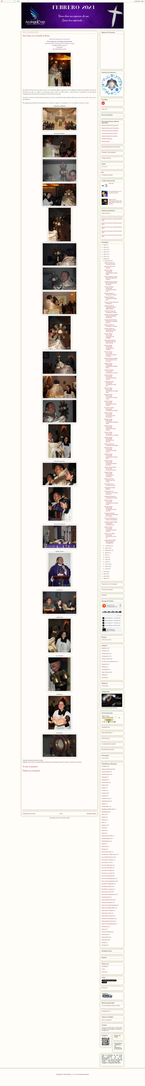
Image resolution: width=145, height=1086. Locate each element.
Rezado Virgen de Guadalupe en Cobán (111, 325)
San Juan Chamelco (107, 867)
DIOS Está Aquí (106, 738)
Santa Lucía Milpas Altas (108, 907)
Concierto (104, 650)
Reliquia (104, 674)
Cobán (103, 785)
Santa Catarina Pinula (107, 899)
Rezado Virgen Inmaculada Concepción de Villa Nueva (110, 449)
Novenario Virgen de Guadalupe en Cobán (111, 497)
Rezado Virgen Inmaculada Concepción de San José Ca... (110, 529)
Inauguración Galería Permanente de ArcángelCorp (110, 541)
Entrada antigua (91, 813)
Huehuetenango (106, 801)
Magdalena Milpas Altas (108, 809)
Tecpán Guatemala (107, 931)
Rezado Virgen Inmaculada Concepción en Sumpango (109, 474)
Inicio (61, 813)
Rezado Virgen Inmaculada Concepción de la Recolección (110, 415)
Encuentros (105, 664)
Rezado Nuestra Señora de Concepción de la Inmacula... (111, 360)
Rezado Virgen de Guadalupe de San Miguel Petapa (110, 307)
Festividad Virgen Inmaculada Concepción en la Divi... (111, 371)
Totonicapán (105, 934)
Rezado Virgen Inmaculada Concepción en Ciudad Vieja (111, 390)
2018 (104, 247)
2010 (104, 576)
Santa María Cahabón (107, 910)
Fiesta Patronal (106, 672)
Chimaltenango (106, 774)
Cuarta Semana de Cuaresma (110, 133)
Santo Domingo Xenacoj (108, 921)
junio (106, 557)
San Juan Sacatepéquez (108, 878)
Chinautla (104, 777)
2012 (104, 571)
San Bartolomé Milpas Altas (109, 854)
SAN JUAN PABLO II (107, 732)
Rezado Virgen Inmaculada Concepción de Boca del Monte (111, 463)
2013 (29, 762)
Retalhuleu (104, 846)
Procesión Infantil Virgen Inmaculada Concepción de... (111, 523)
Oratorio (104, 817)
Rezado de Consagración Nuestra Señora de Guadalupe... (111, 316)
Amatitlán (104, 766)
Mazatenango (105, 811)
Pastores (104, 825)
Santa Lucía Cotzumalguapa (109, 905)
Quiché (103, 843)
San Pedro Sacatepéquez (108, 894)
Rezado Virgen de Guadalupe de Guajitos (111, 444)
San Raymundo (106, 897)
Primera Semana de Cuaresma (110, 125)
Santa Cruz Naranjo (107, 902)
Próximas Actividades (107, 589)
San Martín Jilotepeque (108, 883)
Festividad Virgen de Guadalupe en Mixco (111, 311)
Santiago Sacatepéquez (108, 918)
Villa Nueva (105, 939)
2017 (104, 249)
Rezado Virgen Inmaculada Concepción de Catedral (109, 347)
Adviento (33, 762)
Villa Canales (105, 937)
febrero (107, 566)
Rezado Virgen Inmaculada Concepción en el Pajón (111, 434)
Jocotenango (105, 806)
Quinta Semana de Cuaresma (109, 136)
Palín (103, 822)
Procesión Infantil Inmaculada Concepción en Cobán (111, 409)
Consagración (105, 656)
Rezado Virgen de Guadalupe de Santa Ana (111, 298)
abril (106, 562)
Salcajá (103, 849)
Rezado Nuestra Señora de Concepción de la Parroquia (111, 283)
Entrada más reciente (29, 813)
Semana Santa (106, 141)
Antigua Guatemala (107, 769)
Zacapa (104, 942)
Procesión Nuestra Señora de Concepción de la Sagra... (111, 515)
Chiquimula (105, 779)
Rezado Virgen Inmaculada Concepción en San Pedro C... (110, 403)
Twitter (103, 969)
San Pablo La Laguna (107, 889)
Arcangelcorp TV (106, 1011)
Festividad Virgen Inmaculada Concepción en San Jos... (110, 383)
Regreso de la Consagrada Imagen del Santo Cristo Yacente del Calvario (115, 201)
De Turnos (104, 166)
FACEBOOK (105, 966)
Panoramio (104, 972)
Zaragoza (104, 945)
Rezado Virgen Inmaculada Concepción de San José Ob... (110, 509)
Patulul (103, 827)
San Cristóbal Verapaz (107, 857)
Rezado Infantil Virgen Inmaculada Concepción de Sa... (111, 469)
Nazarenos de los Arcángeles (109, 584)
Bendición (104, 648)
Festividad (104, 669)
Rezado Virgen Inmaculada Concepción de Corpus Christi (111, 502)
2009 (104, 578)
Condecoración (106, 653)
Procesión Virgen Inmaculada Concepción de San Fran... (110, 289)
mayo (106, 559)
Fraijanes (104, 795)
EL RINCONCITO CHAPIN (108, 744)
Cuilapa (104, 787)
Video (103, 109)
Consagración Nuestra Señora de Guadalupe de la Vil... (111, 321)
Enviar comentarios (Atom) (63, 818)
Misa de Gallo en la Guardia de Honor (110, 263)
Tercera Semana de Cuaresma (110, 130)
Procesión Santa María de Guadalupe (111, 302)
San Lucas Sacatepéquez (108, 881)
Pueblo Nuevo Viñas (107, 835)
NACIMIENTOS (106, 727)
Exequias (104, 667)
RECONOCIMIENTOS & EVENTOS (111, 147)
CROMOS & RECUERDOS (109, 152)
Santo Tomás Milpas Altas (108, 923)
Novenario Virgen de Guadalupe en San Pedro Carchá (110, 342)
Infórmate (111, 183)
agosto (107, 552)
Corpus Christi (105, 658)
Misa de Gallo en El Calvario (110, 267)
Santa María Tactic (107, 913)
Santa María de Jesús (107, 915)
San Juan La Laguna (107, 873)
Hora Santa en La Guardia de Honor (110, 484)
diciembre (107, 260)
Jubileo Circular (106, 213)
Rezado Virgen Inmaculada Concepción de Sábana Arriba (111, 421)
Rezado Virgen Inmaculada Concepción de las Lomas (110, 428)
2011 (104, 573)
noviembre (108, 545)
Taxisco (104, 929)
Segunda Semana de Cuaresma (110, 128)
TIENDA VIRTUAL (106, 158)
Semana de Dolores (107, 138)
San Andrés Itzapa (106, 851)
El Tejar (104, 790)
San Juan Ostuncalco (107, 875)
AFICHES (104, 595)
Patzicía (104, 830)
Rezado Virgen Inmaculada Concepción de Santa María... (111, 365)
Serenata (104, 677)
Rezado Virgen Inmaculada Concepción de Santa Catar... (111, 456)
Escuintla (104, 793)
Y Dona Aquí (105, 686)
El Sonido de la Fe (106, 639)
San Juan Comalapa (107, 870)
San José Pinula (106, 862)
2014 (104, 256)
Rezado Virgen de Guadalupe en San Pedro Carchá (110, 330)
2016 (104, 251)
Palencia (104, 819)
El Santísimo (66, 762)
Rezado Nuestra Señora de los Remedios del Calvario (111, 278)
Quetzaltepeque (106, 841)
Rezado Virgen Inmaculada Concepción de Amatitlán (109, 336)
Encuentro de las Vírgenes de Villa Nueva (110, 480)
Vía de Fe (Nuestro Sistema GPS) (111, 1005)
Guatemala (72, 762)
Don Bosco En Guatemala (108, 661)
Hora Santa (78, 762)
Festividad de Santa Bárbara (110, 488)
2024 (104, 245)
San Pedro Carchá (106, 891)
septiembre (108, 550)
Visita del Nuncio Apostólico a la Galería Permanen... (111, 493)
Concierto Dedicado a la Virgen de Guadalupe (111, 519)
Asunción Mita (105, 771)
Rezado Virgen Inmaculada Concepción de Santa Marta (111, 272)
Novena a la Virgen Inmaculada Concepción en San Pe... (110, 535)
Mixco (103, 814)
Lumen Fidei (105, 758)
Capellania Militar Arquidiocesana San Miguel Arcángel (49, 762)
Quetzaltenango (106, 838)
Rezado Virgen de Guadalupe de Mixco (111, 294)
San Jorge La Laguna (107, 859)
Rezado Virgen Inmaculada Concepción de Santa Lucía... (111, 396)
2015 (104, 254)
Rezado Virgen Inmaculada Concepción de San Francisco (110, 354)
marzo (107, 564)
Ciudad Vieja (105, 782)
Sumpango (104, 926)
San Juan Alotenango (107, 865)
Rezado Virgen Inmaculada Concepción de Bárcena (109, 439)
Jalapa (103, 803)
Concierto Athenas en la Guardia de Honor (115, 192)
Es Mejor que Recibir (107, 175)
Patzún (103, 833)
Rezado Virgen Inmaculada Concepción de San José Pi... (110, 377)
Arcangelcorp (105, 1030)
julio (106, 555)
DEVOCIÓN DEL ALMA (108, 749)
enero (106, 568)
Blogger (87, 1074)
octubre (107, 548)
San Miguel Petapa (107, 886)
